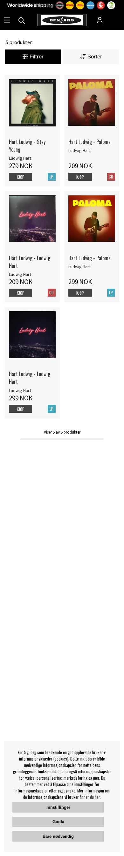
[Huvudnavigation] (7, 21)
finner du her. (90, 797)
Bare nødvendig (58, 836)
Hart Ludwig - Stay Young (27, 145)
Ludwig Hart (20, 158)
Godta (58, 821)
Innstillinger (58, 807)
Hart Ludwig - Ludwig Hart (29, 261)
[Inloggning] (100, 21)
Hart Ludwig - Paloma (89, 142)
